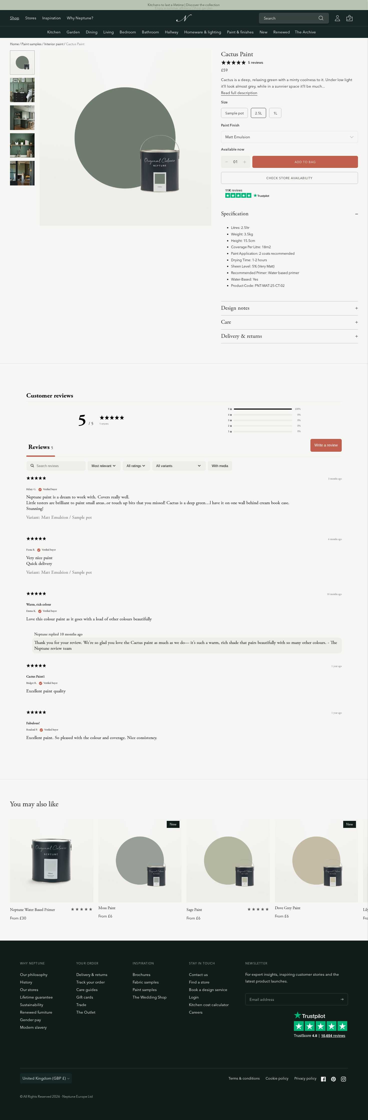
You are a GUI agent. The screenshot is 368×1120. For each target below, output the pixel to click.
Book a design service (208, 989)
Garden (73, 32)
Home (14, 44)
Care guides (87, 989)
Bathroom (150, 32)
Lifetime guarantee (36, 997)
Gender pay (30, 1019)
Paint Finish (230, 125)
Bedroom (128, 32)
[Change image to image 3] (22, 117)
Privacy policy (305, 1078)
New (263, 32)
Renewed (281, 32)
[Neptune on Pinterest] (333, 1080)
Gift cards (84, 997)
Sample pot (234, 113)
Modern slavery (33, 1027)
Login (194, 997)
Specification (235, 213)
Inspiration (51, 18)
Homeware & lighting (202, 32)
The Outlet (85, 1012)
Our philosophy (33, 974)
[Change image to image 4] (22, 145)
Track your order (90, 982)
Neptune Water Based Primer (32, 909)
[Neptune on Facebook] (323, 1080)
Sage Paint (194, 909)
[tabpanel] (184, 605)
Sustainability (31, 1004)
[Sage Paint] (228, 860)
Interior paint (53, 44)
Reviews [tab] (40, 447)
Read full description (239, 92)
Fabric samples (146, 982)
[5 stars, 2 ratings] (82, 909)
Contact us (198, 974)
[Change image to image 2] (22, 90)
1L (275, 113)
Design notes (235, 308)
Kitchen (54, 32)
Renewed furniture (36, 1012)
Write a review (326, 445)
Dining (91, 32)
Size (224, 102)
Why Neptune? (80, 18)
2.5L (258, 113)
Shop (14, 18)
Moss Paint (106, 908)
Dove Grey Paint (287, 908)
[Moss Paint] (140, 860)
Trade (81, 1004)
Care (226, 322)
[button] (264, 409)
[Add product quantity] (226, 162)
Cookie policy (277, 1078)
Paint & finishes (240, 32)
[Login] (337, 18)
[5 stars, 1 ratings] (258, 909)
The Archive (305, 32)
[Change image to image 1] (22, 62)
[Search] (320, 18)
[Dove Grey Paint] (316, 860)
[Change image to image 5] (22, 173)
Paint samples (32, 44)
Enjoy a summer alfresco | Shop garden (184, 5)
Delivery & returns (241, 336)
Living (108, 32)
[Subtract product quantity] (244, 162)
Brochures (141, 974)
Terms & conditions (244, 1078)
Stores (30, 18)
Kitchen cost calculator (209, 1004)
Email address (260, 993)
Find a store (199, 982)
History (26, 982)
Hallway (171, 32)
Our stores (29, 989)
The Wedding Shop (150, 997)
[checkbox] (220, 466)
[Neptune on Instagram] (343, 1080)
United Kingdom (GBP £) (44, 1078)
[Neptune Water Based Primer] (51, 860)
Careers (196, 1012)
